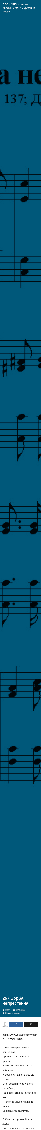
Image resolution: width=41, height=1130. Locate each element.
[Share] (16, 1024)
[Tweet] (31, 1024)
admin (7, 1009)
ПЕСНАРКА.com (13, 4)
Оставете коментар (13, 1013)
